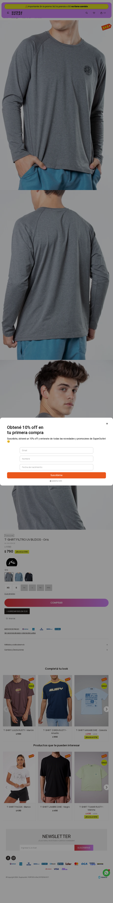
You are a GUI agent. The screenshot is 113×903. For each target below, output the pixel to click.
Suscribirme (56, 475)
